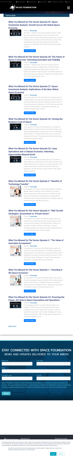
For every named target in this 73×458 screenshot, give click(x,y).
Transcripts (33, 31)
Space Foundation (21, 2)
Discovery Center (43, 2)
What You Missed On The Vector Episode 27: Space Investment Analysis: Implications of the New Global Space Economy (33, 89)
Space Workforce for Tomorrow (56, 2)
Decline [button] (61, 454)
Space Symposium (32, 2)
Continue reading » (30, 50)
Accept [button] (53, 454)
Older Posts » (12, 326)
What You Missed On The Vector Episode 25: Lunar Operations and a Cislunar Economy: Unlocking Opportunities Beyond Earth (32, 151)
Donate (68, 2)
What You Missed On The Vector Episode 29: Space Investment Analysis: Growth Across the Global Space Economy (34, 25)
